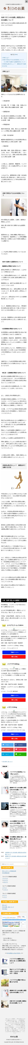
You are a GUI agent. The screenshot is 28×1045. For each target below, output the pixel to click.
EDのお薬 (14, 1037)
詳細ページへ (15, 652)
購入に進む (15, 656)
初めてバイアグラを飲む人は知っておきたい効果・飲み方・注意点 (18, 971)
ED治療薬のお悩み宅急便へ (14, 953)
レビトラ (4, 895)
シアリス (4, 887)
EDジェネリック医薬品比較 (9, 871)
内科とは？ (5, 57)
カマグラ (5, 880)
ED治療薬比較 (5, 873)
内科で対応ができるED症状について (13, 59)
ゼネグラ (5, 882)
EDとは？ (4, 905)
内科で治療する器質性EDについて (14, 62)
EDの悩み (4, 909)
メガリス (5, 889)
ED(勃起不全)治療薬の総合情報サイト (14, 1039)
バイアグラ (5, 878)
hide (16, 54)
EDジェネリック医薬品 (10, 1018)
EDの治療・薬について (7, 761)
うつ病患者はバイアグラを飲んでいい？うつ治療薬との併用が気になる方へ (18, 805)
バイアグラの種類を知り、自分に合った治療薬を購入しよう (18, 960)
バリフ (5, 897)
